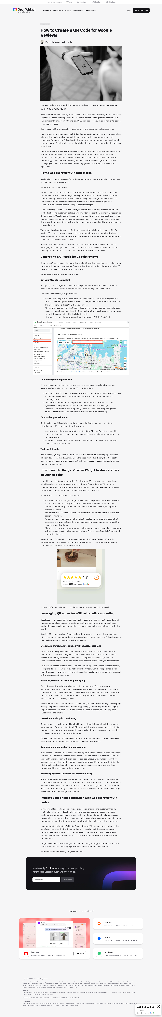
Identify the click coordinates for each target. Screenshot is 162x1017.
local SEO (78, 121)
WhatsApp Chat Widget (41, 992)
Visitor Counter (36, 994)
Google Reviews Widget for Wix (69, 1003)
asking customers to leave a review (67, 213)
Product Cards (27, 994)
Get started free (141, 10)
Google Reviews (27, 992)
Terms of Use (55, 1005)
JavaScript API (47, 997)
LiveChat (83, 2)
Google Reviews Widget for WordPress (91, 1003)
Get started (67, 879)
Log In (128, 10)
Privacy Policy (73, 987)
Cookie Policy (59, 985)
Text (70, 2)
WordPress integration (43, 1005)
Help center (26, 1003)
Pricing (68, 10)
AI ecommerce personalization (49, 1003)
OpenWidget (46, 487)
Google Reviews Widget (85, 826)
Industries (57, 10)
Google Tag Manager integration (114, 1003)
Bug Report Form (82, 992)
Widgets (45, 10)
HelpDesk (111, 2)
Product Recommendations (126, 992)
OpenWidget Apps (36, 997)
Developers (90, 10)
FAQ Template (112, 992)
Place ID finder (85, 308)
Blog (37, 1003)
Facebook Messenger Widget (57, 992)
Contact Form (92, 992)
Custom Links (71, 992)
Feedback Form (102, 992)
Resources (77, 10)
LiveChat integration (29, 1005)
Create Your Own (47, 994)
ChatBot (97, 2)
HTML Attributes (75, 997)
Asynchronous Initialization (61, 997)
